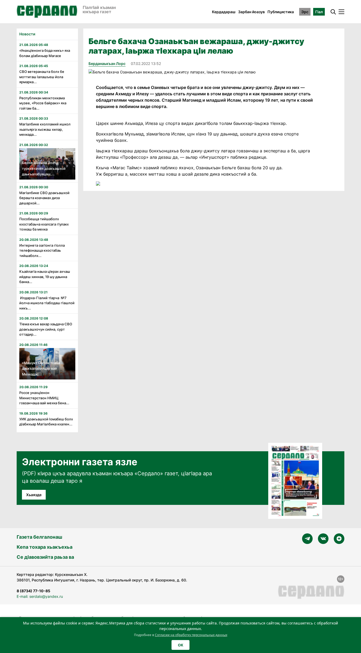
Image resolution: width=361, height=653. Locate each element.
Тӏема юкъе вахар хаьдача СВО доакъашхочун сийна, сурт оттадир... (45, 329)
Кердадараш (223, 12)
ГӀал (319, 12)
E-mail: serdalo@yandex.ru (40, 596)
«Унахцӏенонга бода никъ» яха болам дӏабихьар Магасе (44, 53)
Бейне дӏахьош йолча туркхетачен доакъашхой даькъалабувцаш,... (44, 168)
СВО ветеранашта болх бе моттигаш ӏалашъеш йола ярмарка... (41, 76)
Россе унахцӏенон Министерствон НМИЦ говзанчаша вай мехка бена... (44, 398)
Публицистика (280, 12)
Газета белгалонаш (39, 537)
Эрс (304, 12)
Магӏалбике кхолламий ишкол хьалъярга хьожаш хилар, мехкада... (45, 129)
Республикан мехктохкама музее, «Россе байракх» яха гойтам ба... (42, 103)
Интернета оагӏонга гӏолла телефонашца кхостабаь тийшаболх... (42, 250)
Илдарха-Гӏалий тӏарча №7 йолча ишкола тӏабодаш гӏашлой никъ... (47, 303)
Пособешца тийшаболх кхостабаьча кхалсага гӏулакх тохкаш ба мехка (44, 224)
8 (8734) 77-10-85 (33, 591)
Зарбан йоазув (251, 12)
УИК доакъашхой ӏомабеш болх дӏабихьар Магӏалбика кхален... (46, 421)
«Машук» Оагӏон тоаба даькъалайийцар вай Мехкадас (41, 368)
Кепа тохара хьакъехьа (44, 547)
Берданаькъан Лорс (107, 63)
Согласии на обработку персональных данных (191, 635)
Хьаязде (33, 494)
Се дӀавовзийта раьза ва (45, 557)
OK (180, 644)
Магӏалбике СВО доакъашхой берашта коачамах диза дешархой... (44, 198)
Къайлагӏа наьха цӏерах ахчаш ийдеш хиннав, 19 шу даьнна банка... (44, 276)
